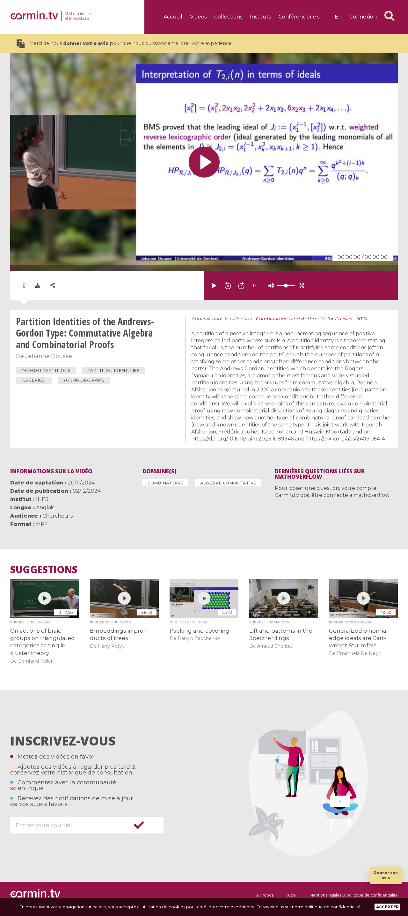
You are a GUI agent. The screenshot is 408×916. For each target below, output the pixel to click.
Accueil (173, 17)
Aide (291, 895)
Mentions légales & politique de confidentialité (354, 895)
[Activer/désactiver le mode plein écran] (302, 285)
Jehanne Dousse (48, 356)
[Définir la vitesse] (270, 285)
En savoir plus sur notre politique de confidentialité (309, 906)
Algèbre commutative (228, 482)
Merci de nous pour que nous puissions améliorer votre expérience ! (131, 43)
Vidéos (198, 17)
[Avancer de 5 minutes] (241, 285)
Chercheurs (57, 516)
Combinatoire (165, 482)
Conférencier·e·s (299, 17)
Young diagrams (84, 379)
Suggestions (43, 569)
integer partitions (45, 370)
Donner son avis (386, 875)
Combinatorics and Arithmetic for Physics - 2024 (312, 319)
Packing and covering (199, 631)
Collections (228, 17)
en (338, 17)
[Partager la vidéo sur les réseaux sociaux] (52, 285)
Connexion (363, 17)
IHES (42, 499)
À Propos (264, 895)
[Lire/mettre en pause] (214, 285)
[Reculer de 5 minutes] (228, 285)
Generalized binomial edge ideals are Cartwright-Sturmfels (358, 638)
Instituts (260, 17)
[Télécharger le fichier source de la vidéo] (38, 285)
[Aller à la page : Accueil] (34, 15)
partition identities (113, 370)
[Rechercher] (389, 16)
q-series (34, 379)
